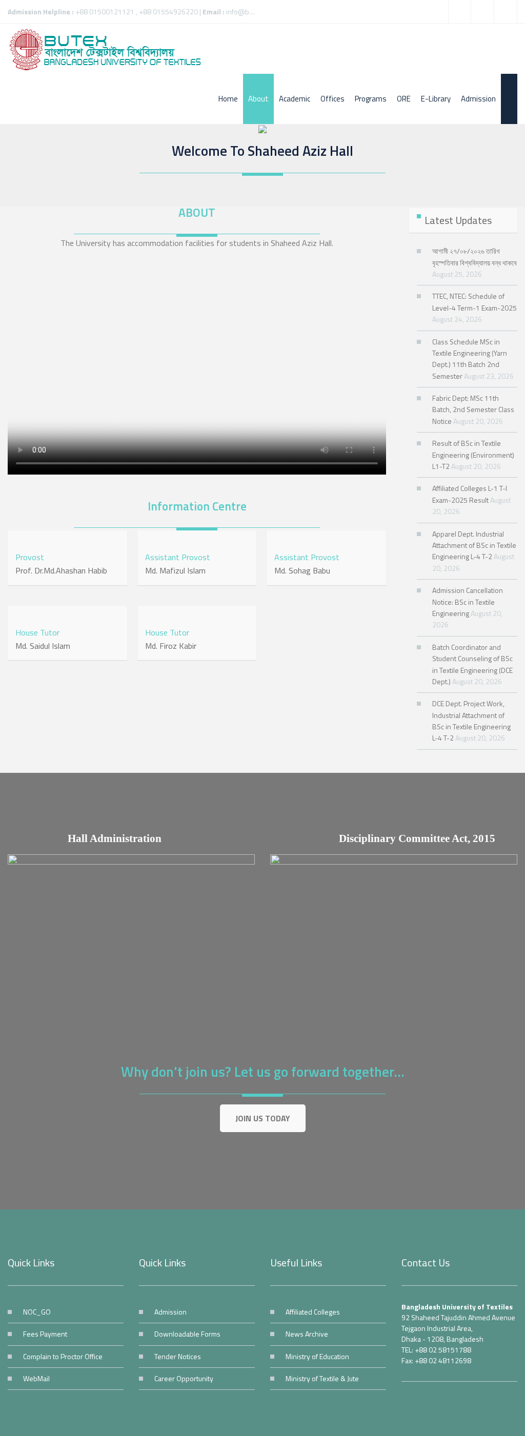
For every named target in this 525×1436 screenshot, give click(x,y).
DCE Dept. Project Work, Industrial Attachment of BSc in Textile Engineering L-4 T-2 (471, 720)
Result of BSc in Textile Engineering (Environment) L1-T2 (473, 454)
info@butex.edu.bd (255, 11)
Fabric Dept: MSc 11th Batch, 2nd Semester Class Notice (473, 409)
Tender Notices (177, 1356)
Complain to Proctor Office (63, 1356)
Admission (170, 1311)
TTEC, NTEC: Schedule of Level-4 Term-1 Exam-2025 (474, 302)
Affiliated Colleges (313, 1311)
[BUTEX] (110, 49)
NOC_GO (37, 1311)
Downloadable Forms (187, 1333)
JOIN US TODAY (262, 1118)
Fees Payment (45, 1333)
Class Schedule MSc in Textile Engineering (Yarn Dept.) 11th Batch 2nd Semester (469, 358)
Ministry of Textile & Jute (322, 1378)
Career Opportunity (183, 1378)
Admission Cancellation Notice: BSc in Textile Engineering (467, 602)
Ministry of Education (317, 1356)
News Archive (307, 1333)
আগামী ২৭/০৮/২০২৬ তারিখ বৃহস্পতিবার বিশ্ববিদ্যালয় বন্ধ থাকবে (474, 256)
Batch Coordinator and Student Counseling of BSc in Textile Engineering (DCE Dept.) (472, 664)
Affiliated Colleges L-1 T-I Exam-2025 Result (469, 494)
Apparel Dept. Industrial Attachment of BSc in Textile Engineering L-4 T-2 (474, 545)
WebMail (36, 1378)
